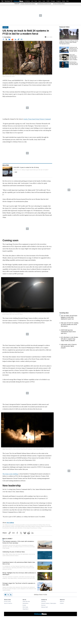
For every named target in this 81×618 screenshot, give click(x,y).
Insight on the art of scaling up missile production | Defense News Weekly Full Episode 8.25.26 (68, 42)
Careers (62, 603)
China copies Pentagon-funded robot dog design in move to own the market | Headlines (73, 57)
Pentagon (53, 1)
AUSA (5, 27)
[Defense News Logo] (18, 1)
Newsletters (25, 603)
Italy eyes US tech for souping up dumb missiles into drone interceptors (69, 324)
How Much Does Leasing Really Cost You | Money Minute (73, 63)
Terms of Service (8, 603)
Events (24, 605)
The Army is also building (10, 474)
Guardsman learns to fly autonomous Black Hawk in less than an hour (19, 563)
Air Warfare (27, 1)
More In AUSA (7, 538)
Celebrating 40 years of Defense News (14, 552)
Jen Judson (7, 37)
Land (32, 1)
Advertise (43, 601)
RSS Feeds (25, 607)
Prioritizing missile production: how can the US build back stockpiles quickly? (73, 49)
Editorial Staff (44, 607)
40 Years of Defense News (58, 3)
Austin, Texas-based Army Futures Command (37, 119)
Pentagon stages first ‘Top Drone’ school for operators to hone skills (19, 584)
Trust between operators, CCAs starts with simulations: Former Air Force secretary (18, 542)
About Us (62, 601)
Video (67, 1)
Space (39, 1)
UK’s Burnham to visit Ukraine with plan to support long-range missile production (69, 339)
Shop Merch (25, 609)
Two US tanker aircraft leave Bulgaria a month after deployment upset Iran (69, 317)
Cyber (43, 1)
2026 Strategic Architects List (44, 3)
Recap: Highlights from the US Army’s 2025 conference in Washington (19, 573)
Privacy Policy (7, 601)
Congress (58, 1)
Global (63, 1)
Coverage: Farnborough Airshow (27, 3)
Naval (35, 1)
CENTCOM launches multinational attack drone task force (68, 331)
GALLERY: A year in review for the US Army (26, 167)
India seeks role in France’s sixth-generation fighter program (69, 346)
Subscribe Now (26, 601)
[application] (68, 34)
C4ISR (47, 1)
